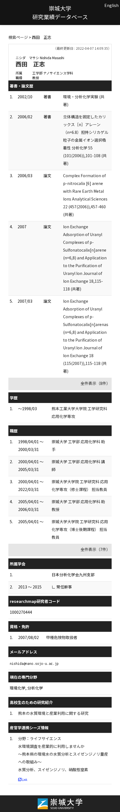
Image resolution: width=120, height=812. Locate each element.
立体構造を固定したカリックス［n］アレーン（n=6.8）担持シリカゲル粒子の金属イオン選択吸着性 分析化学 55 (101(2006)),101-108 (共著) (85, 140)
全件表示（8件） (95, 383)
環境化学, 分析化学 (26, 688)
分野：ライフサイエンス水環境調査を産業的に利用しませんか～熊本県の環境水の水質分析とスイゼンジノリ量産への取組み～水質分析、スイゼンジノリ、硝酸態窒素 (63, 754)
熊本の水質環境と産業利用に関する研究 (53, 713)
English (111, 5)
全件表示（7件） (95, 549)
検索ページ (18, 37)
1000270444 (21, 612)
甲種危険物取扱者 (61, 637)
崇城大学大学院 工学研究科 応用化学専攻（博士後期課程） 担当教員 (80, 529)
